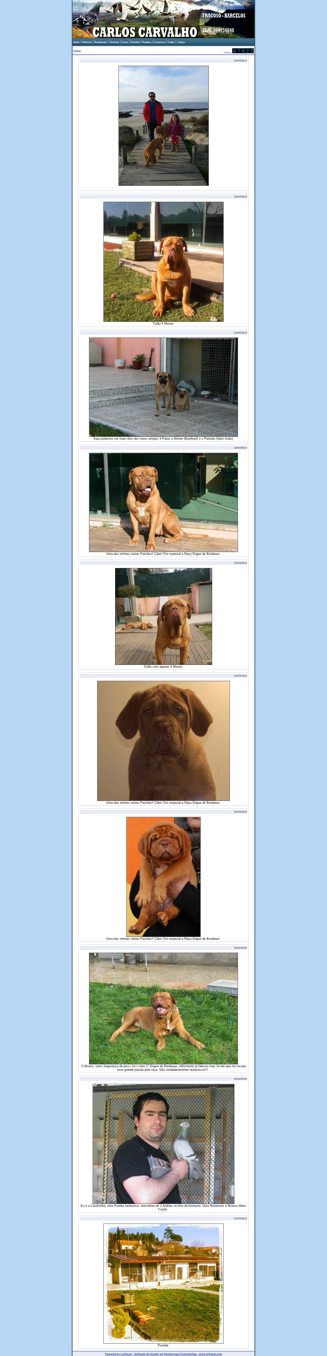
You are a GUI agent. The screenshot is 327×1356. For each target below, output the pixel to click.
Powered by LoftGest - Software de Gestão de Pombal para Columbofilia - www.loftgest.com (163, 1354)
